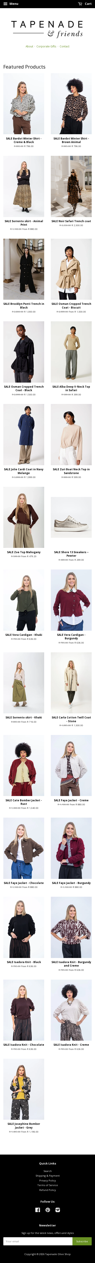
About (29, 46)
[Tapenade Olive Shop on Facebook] (37, 1211)
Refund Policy (47, 1190)
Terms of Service (47, 1185)
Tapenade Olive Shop (58, 1254)
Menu (13, 4)
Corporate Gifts (46, 46)
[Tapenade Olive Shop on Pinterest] (47, 1211)
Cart (88, 4)
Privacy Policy (47, 1180)
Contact (64, 46)
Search (48, 1171)
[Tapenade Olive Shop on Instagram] (57, 1211)
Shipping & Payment (48, 1175)
